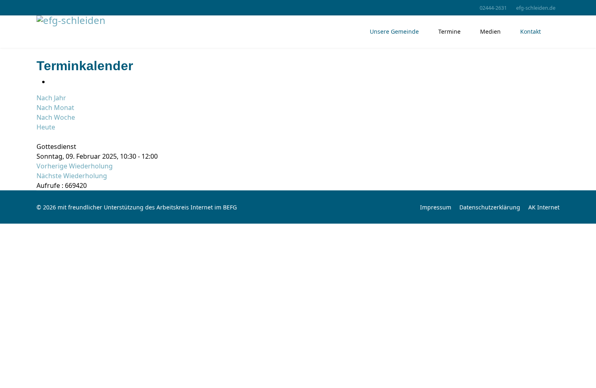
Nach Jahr (51, 97)
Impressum (435, 207)
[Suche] (38, 136)
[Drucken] (51, 81)
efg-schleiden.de (535, 7)
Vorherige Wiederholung (74, 166)
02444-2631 (493, 7)
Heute (45, 127)
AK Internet (544, 207)
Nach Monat (55, 107)
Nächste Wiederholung (71, 175)
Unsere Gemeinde (394, 31)
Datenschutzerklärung (489, 207)
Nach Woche (55, 117)
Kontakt (530, 31)
